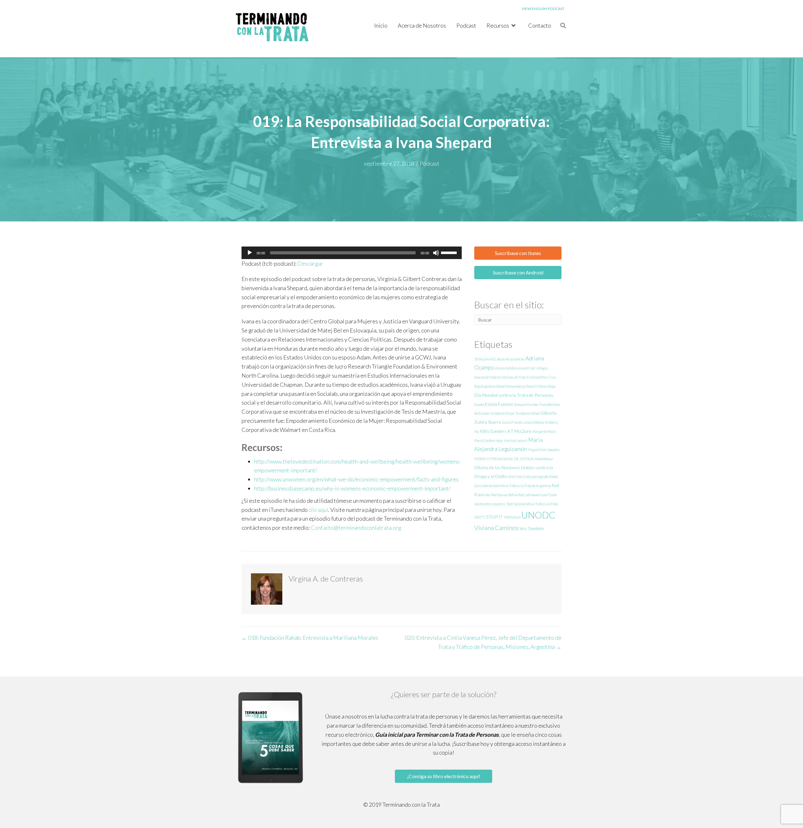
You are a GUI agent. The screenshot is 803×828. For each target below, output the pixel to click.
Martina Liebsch (515, 440)
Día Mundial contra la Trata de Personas (513, 395)
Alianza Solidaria (506, 368)
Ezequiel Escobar (526, 404)
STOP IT (494, 516)
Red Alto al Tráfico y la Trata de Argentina (521, 486)
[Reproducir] (250, 253)
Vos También (531, 528)
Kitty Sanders (493, 431)
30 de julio (481, 359)
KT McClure (519, 431)
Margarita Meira (544, 431)
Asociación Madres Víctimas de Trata (500, 377)
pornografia (540, 477)
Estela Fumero (499, 404)
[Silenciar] (436, 253)
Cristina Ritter (537, 377)
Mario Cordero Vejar (488, 440)
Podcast (429, 163)
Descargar (310, 263)
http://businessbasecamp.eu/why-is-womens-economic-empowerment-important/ (352, 488)
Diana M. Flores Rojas (540, 386)
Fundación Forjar (503, 413)
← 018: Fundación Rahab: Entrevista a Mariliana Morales (310, 637)
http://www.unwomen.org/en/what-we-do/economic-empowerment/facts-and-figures (356, 479)
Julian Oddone (534, 422)
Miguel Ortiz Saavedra (544, 450)
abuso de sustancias (510, 359)
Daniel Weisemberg (510, 386)
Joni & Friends (512, 422)
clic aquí (318, 509)
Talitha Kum (512, 517)
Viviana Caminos (496, 527)
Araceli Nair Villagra (533, 368)
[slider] (450, 252)
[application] (352, 253)
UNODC (538, 514)
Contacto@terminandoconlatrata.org (356, 527)
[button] (517, 253)
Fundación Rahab (528, 413)
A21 (493, 359)
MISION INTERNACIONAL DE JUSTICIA (504, 459)
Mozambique (543, 459)
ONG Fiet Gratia (519, 477)
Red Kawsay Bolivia (504, 495)
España (479, 404)
